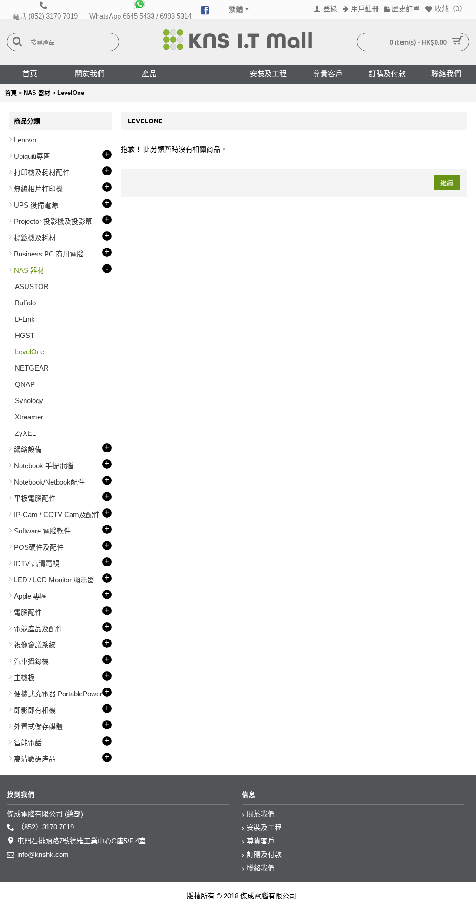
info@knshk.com (43, 854)
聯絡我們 (261, 868)
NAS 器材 (37, 92)
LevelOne (70, 92)
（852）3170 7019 (45, 827)
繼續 (446, 183)
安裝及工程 (264, 827)
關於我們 (261, 814)
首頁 (11, 92)
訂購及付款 (264, 854)
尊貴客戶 (261, 841)
